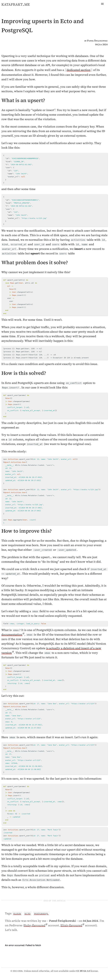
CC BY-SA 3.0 (83, 970)
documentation (11, 635)
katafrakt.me (15, 4)
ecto (28, 913)
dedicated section (78, 70)
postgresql (41, 913)
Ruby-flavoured (34, 925)
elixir (17, 913)
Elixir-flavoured (71, 925)
